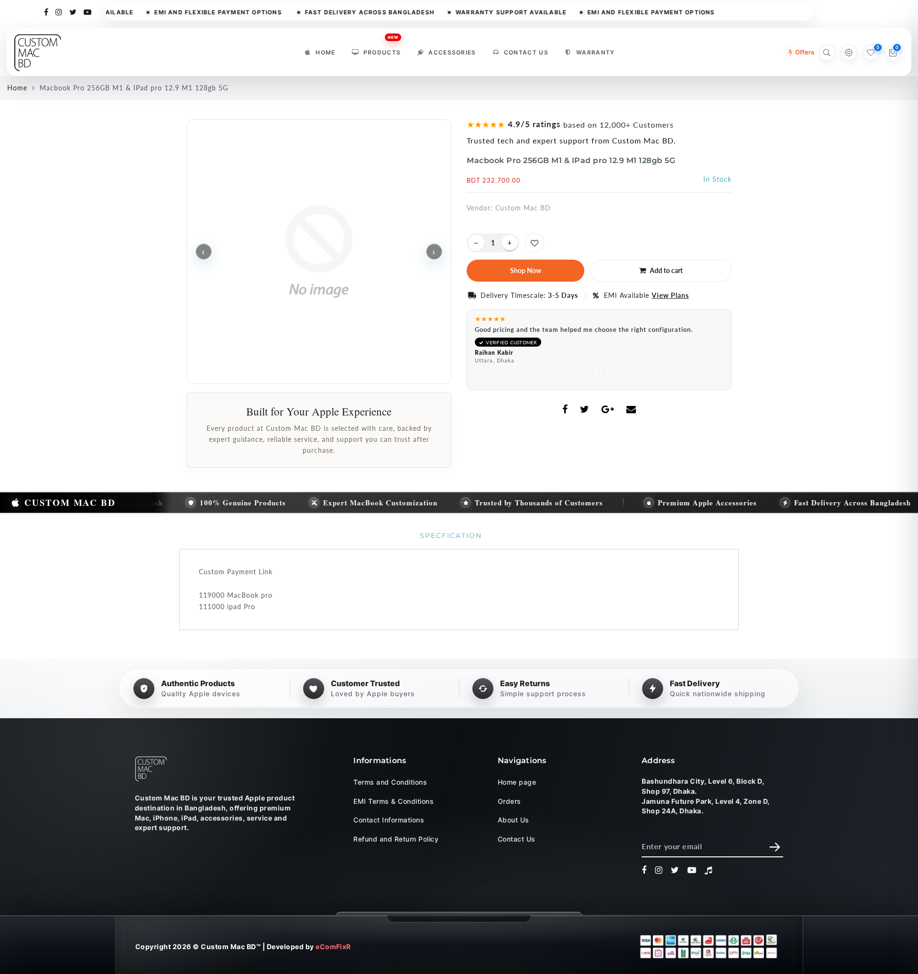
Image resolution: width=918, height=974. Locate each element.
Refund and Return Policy (395, 838)
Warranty (595, 52)
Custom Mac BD (523, 208)
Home (325, 52)
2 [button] (599, 370)
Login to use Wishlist (534, 242)
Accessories (452, 52)
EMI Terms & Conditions (393, 801)
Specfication (451, 535)
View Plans (670, 295)
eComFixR (333, 946)
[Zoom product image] (319, 251)
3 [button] (605, 370)
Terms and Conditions (390, 782)
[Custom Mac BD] (151, 769)
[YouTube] (88, 11)
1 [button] (593, 370)
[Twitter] (73, 11)
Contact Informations (388, 820)
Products (382, 50)
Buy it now (525, 271)
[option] (599, 342)
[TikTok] (708, 870)
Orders (509, 801)
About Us (513, 820)
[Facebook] (46, 11)
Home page (517, 782)
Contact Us (526, 52)
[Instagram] (59, 11)
